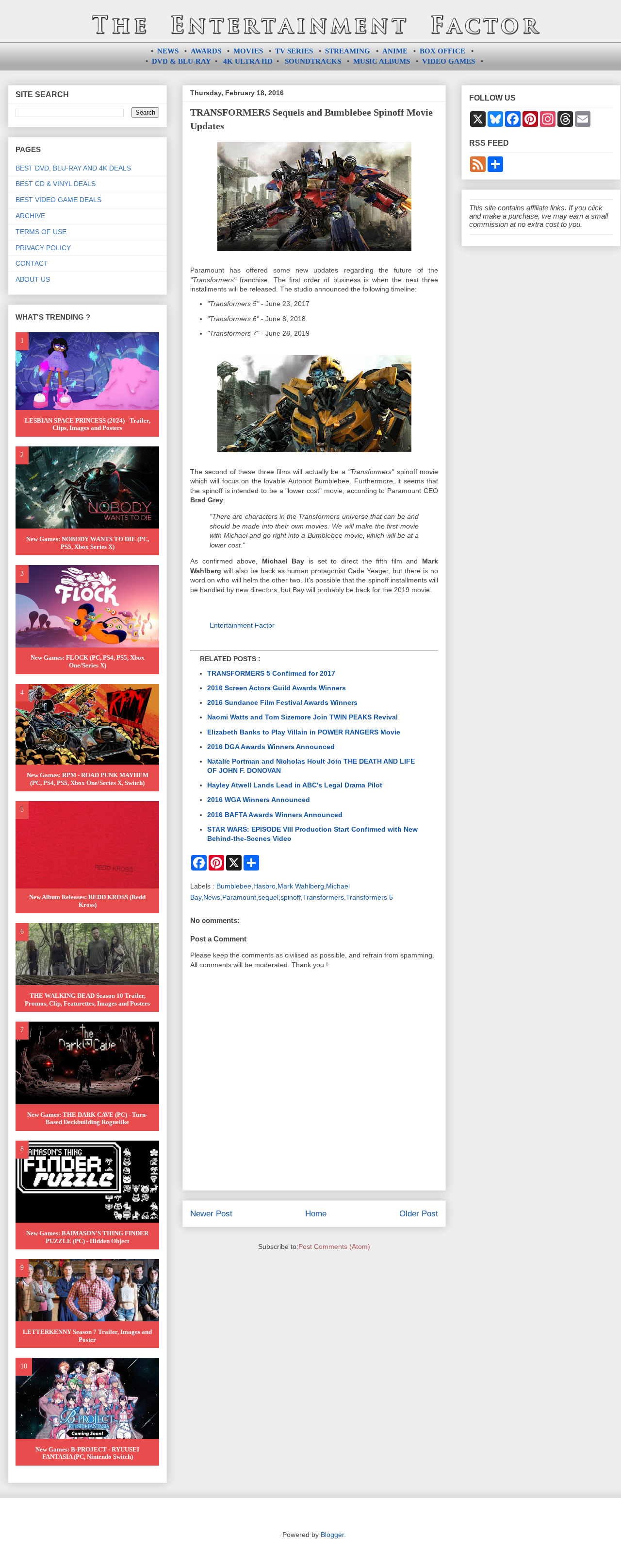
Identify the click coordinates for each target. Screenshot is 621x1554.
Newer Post (211, 1213)
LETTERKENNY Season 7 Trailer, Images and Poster (87, 1335)
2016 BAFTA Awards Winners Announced (275, 815)
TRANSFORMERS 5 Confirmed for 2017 (271, 673)
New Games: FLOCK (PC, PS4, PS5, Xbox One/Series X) (88, 661)
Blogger (332, 1534)
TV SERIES (294, 51)
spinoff (290, 897)
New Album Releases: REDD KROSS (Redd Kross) (87, 900)
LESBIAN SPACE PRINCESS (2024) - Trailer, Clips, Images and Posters (87, 424)
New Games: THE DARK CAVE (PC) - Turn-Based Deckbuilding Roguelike (87, 1118)
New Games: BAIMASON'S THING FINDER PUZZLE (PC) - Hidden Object (87, 1237)
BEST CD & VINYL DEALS (56, 184)
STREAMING (347, 51)
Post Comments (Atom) (334, 1246)
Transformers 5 (369, 897)
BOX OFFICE (442, 51)
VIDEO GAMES (448, 61)
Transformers (323, 897)
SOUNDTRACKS (313, 61)
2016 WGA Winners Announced (258, 799)
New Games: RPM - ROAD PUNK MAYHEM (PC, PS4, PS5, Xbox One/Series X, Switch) (87, 778)
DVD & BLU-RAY (181, 61)
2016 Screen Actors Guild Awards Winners (276, 688)
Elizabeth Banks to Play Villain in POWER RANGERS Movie (303, 732)
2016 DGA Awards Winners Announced (271, 747)
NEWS (168, 51)
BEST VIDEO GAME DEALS (58, 200)
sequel (268, 897)
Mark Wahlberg (301, 886)
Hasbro (264, 886)
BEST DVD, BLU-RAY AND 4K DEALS (73, 168)
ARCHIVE (30, 216)
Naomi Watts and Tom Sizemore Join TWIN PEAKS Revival (302, 717)
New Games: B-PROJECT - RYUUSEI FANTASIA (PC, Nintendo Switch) (87, 1453)
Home (316, 1213)
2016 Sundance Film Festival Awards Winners (282, 702)
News (211, 897)
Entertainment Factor (242, 625)
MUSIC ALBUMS (381, 61)
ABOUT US (33, 279)
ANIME (395, 51)
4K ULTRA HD (248, 61)
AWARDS (206, 51)
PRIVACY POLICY (43, 248)
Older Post (418, 1213)
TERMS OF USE (41, 232)
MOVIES (248, 51)
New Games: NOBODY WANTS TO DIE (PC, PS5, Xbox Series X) (87, 542)
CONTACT (32, 263)
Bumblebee (233, 886)
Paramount (239, 897)
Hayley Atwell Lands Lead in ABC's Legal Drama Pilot (294, 785)
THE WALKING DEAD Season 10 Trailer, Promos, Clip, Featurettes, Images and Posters (87, 999)
